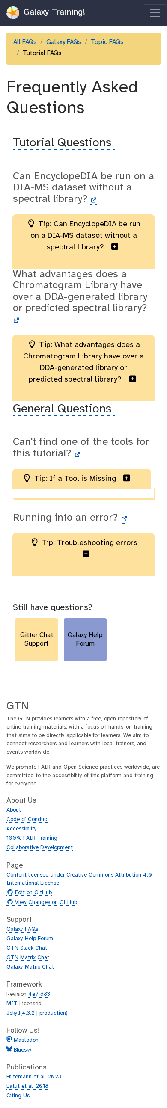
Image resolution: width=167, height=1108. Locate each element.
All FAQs (25, 42)
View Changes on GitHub (45, 903)
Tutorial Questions (64, 143)
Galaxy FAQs (63, 42)
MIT (12, 1004)
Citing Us (18, 1096)
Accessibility (21, 829)
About (13, 810)
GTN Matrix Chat (27, 957)
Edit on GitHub (32, 893)
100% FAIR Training (31, 838)
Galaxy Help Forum (29, 939)
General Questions (64, 409)
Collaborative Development (39, 847)
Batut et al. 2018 (27, 1086)
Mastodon (26, 1040)
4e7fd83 (39, 994)
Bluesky (22, 1050)
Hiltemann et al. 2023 (33, 1077)
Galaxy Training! (53, 12)
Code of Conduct (27, 819)
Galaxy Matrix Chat (30, 967)
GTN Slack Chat (26, 948)
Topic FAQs (107, 42)
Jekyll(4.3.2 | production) (37, 1013)
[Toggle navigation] (155, 12)
